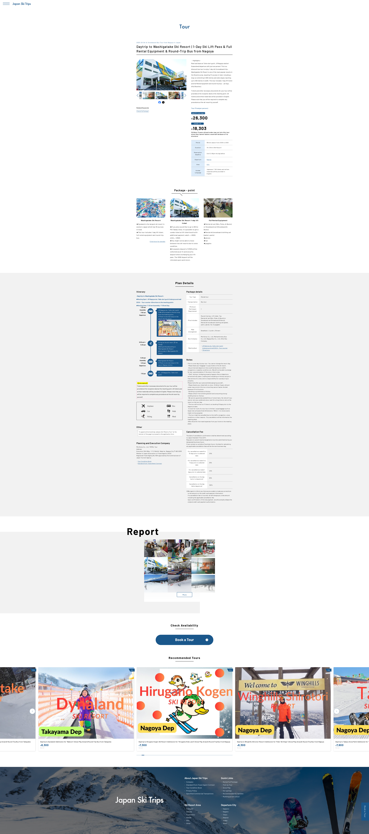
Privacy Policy (191, 790)
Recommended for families (233, 793)
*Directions (206, 350)
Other (188, 823)
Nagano (226, 811)
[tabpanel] (185, 711)
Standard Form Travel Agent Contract (150, 463)
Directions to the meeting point (162, 302)
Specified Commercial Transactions (199, 793)
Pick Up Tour (227, 785)
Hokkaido (189, 809)
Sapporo (226, 809)
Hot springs (227, 790)
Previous (137, 95)
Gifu (208, 164)
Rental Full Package (142, 111)
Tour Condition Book (144, 461)
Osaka (225, 820)
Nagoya (209, 159)
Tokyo (225, 814)
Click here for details (157, 241)
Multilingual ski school (231, 796)
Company (189, 782)
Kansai (188, 817)
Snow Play (227, 787)
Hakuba (189, 811)
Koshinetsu (190, 814)
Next (185, 95)
